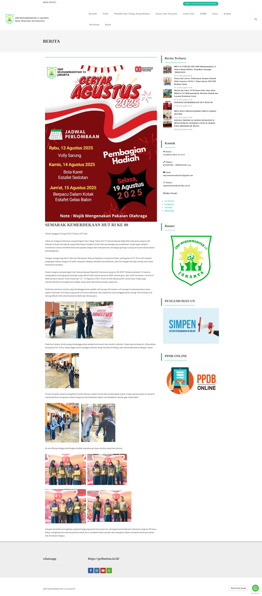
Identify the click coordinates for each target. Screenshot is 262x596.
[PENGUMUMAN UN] (191, 326)
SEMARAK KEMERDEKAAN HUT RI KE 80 (193, 102)
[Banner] (191, 261)
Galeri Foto (188, 14)
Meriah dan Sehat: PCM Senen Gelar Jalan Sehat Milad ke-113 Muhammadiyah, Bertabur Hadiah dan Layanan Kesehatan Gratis (196, 93)
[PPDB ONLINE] (191, 380)
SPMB (203, 14)
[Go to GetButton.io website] (255, 593)
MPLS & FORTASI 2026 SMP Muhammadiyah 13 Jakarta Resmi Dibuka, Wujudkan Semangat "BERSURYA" (195, 69)
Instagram (169, 204)
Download (94, 24)
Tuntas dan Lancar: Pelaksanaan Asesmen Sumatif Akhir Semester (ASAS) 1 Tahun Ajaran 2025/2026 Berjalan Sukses (195, 81)
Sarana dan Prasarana (166, 14)
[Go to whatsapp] (255, 588)
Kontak (227, 14)
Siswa (215, 14)
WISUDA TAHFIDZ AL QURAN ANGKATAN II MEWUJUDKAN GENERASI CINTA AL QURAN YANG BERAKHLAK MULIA (194, 123)
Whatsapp (169, 210)
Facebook (169, 200)
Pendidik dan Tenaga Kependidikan (132, 14)
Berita (108, 24)
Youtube (168, 207)
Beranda (93, 14)
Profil (105, 14)
